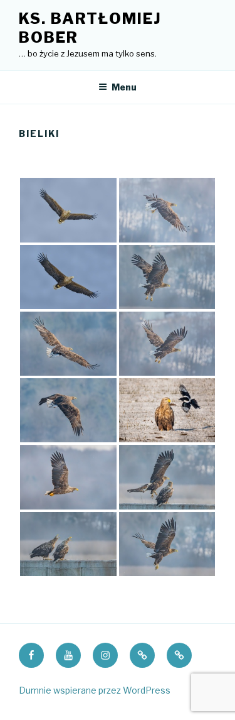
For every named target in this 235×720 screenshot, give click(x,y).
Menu (124, 87)
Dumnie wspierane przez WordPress (94, 690)
